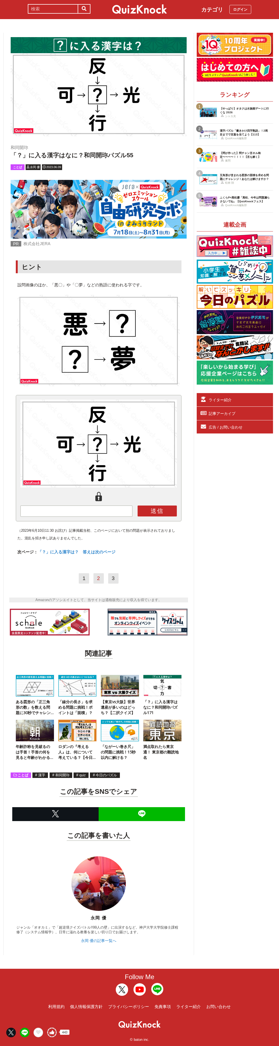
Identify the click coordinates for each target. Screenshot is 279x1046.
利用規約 (56, 1006)
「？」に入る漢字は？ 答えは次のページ (77, 551)
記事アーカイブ (222, 413)
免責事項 (162, 1006)
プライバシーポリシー (128, 1006)
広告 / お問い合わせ (225, 427)
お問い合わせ (218, 1006)
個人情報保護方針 (86, 1006)
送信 (157, 511)
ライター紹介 (220, 400)
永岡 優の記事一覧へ (98, 940)
